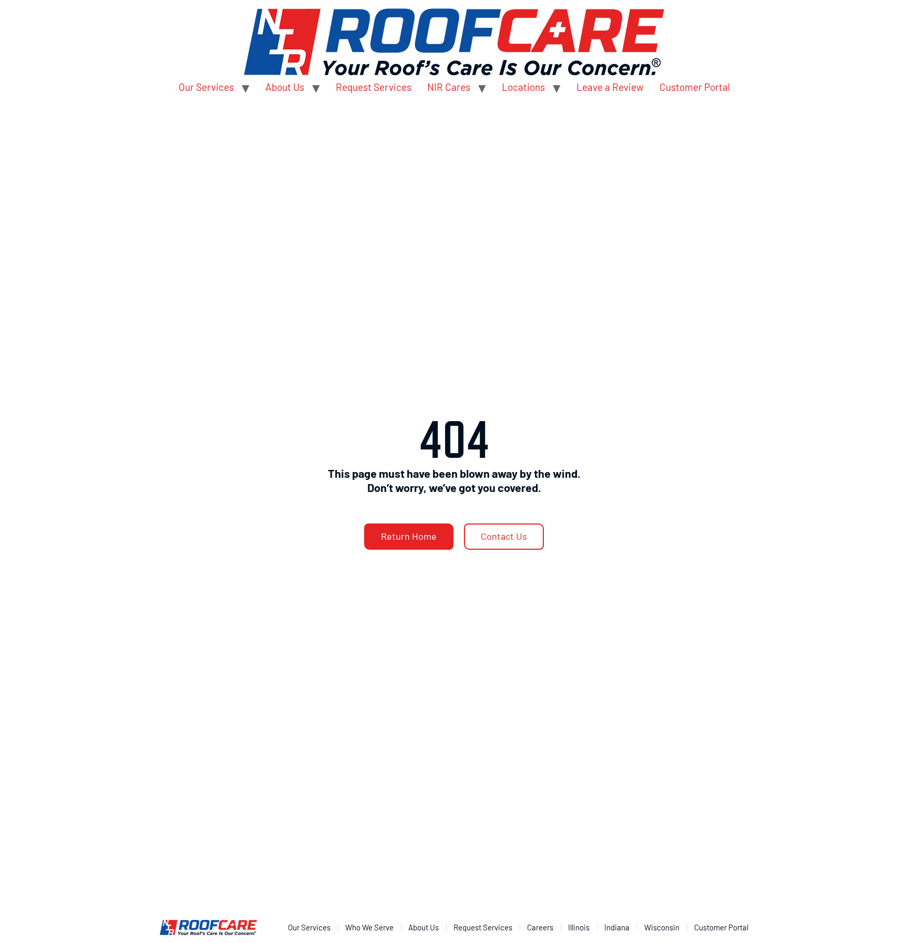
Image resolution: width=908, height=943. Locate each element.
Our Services (206, 87)
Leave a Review (610, 87)
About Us (284, 87)
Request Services (373, 87)
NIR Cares (448, 87)
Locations (523, 87)
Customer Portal (694, 87)
